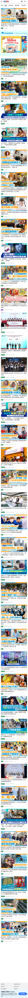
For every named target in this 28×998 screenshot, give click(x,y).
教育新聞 (11, 5)
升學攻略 (23, 5)
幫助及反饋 (16, 986)
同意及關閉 (22, 993)
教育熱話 (17, 5)
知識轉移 (3, 123)
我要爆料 (16, 988)
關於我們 (3, 986)
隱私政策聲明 (3, 988)
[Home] (6, 1)
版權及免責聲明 (17, 984)
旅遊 (2, 309)
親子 (2, 28)
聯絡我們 (3, 984)
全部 (6, 5)
